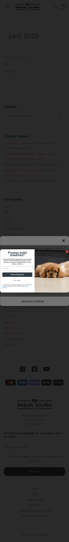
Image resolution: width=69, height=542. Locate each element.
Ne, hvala (17, 280)
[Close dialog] (67, 251)
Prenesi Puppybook (17, 274)
